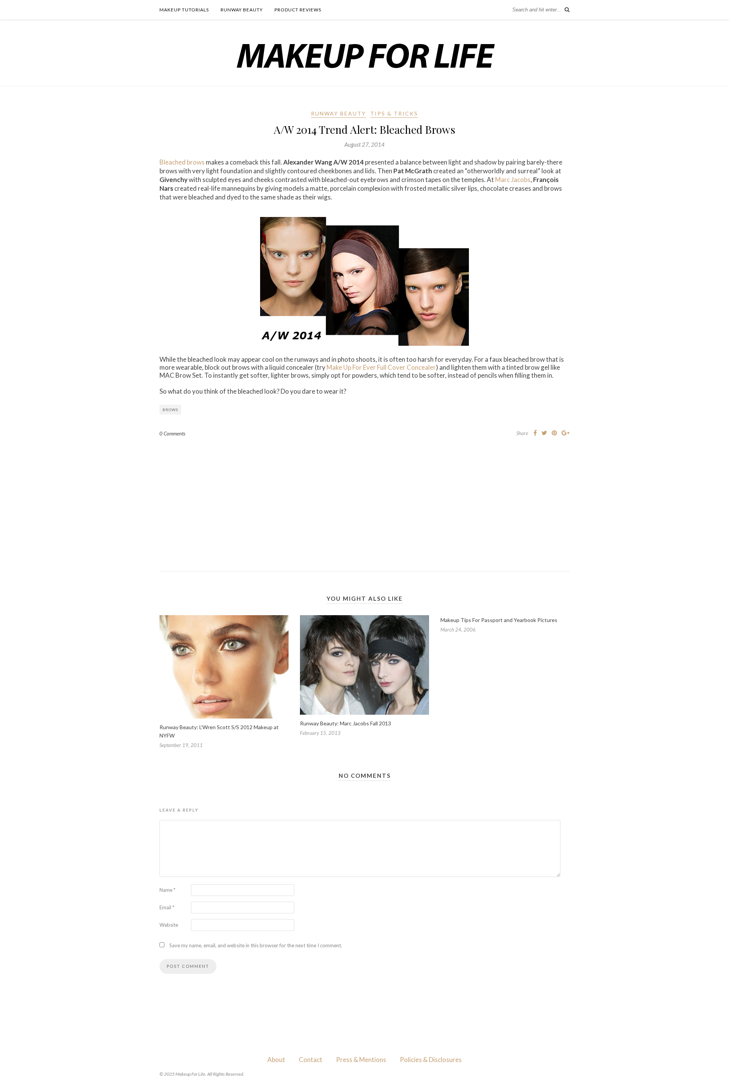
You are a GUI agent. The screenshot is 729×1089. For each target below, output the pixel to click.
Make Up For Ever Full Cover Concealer (381, 367)
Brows (170, 409)
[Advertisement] (364, 498)
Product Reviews (298, 10)
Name (167, 890)
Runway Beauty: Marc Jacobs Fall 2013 (345, 723)
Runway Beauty (242, 10)
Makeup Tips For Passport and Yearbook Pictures (498, 620)
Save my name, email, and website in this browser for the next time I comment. (255, 945)
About (276, 1060)
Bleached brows (182, 162)
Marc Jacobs (512, 180)
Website (168, 925)
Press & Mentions (361, 1060)
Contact (310, 1060)
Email (166, 907)
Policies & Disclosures (431, 1060)
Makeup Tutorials (184, 10)
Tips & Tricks (394, 113)
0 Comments (172, 434)
